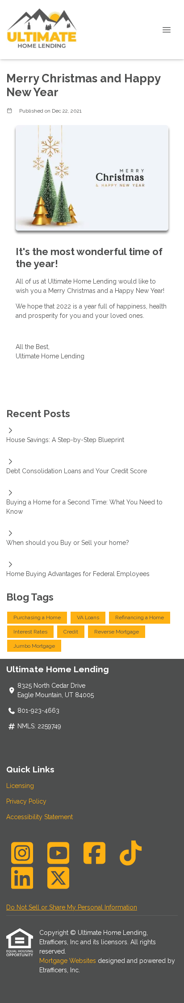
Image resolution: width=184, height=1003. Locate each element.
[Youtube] (58, 853)
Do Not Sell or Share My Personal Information (71, 907)
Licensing (20, 785)
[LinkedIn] (22, 877)
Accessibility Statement (39, 816)
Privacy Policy (26, 801)
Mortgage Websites (68, 960)
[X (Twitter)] (58, 877)
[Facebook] (94, 853)
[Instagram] (22, 853)
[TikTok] (130, 853)
